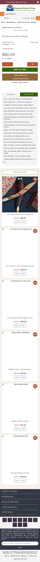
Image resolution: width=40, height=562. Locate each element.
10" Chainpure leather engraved (20, 214)
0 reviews (15, 82)
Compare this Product (21, 78)
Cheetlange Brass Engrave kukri (20, 318)
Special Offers (20, 172)
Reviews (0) (29, 94)
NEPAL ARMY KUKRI (20, 421)
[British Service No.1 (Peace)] (20, 28)
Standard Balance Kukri (20, 473)
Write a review (23, 82)
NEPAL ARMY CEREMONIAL (20, 369)
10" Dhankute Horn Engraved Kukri (20, 266)
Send (20, 547)
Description (11, 94)
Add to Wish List (21, 75)
